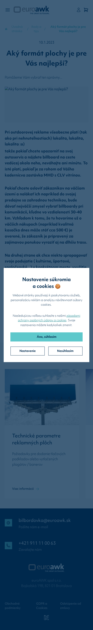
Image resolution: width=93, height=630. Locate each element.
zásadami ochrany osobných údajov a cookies (49, 318)
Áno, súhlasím (46, 337)
